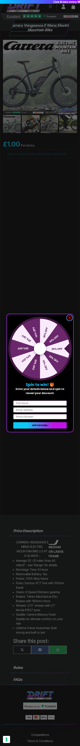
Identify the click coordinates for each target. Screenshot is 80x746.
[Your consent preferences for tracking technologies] (6, 739)
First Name (19, 398)
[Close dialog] (69, 318)
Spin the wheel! (40, 425)
